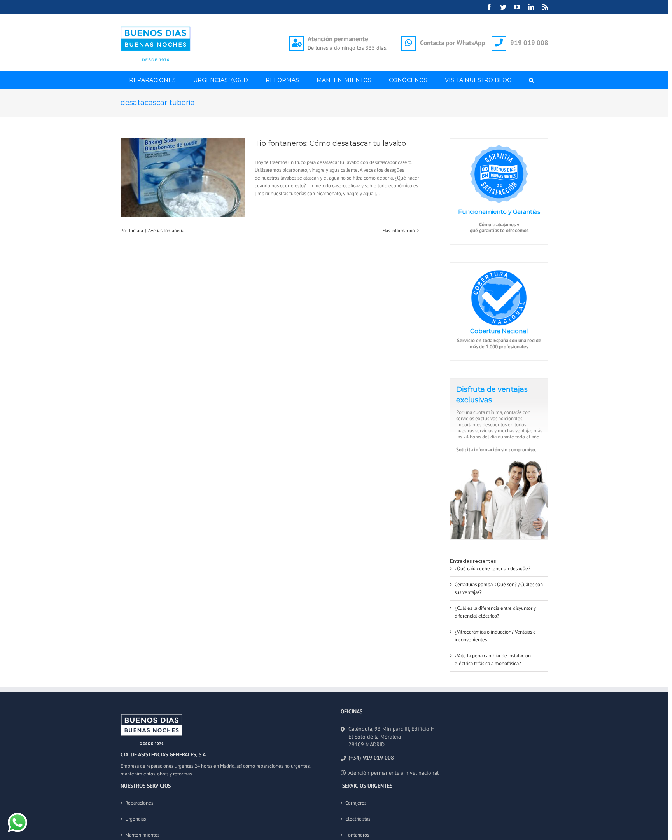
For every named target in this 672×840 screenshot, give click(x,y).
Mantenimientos (142, 834)
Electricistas (357, 819)
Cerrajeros (355, 803)
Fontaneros (357, 834)
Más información (398, 230)
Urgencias (135, 819)
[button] (531, 80)
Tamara (135, 230)
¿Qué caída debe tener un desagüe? (492, 568)
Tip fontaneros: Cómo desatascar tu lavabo (330, 143)
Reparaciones (139, 803)
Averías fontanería (166, 230)
